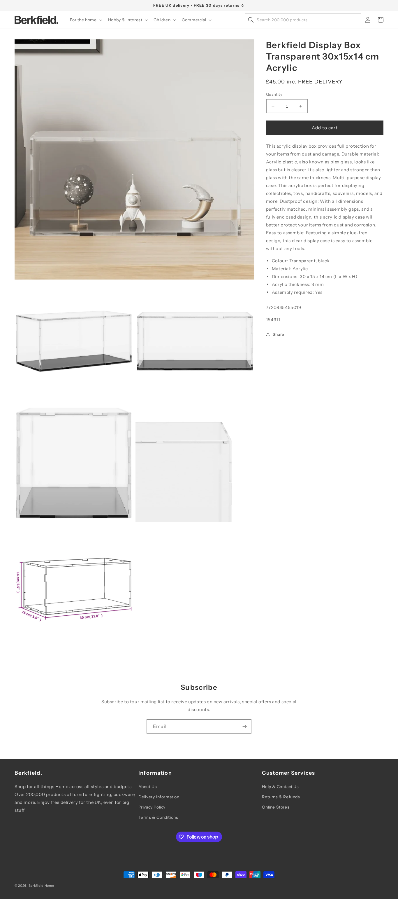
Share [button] (278, 334)
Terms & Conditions (158, 817)
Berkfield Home (41, 886)
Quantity (274, 94)
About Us (147, 786)
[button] (85, 20)
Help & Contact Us (280, 786)
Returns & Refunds (281, 797)
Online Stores (275, 807)
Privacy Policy (151, 807)
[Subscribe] (244, 726)
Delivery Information (158, 797)
